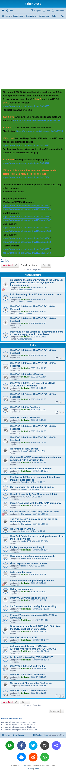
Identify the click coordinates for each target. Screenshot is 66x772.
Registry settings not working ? (27, 547)
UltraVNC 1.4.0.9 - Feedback (25, 407)
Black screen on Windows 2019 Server (31, 468)
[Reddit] (33, 757)
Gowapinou (26, 514)
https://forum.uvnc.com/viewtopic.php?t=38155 (39, 131)
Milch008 (25, 686)
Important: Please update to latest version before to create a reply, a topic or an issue (36, 333)
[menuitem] (9, 11)
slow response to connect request (28, 563)
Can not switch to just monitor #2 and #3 (32, 487)
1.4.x (5, 260)
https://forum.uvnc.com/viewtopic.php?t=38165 (26, 227)
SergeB (24, 482)
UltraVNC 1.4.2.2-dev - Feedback (27, 674)
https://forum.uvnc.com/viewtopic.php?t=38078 (26, 163)
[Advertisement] (33, 54)
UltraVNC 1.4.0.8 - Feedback (25, 417)
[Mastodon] (56, 745)
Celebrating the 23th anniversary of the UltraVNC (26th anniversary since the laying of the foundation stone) (36, 282)
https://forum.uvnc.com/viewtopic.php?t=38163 (26, 205)
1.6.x (20, 325)
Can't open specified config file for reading (33, 606)
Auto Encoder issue (21, 572)
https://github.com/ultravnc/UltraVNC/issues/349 (27, 242)
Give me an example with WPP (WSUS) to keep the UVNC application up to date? (35, 627)
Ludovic (25, 287)
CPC (23, 497)
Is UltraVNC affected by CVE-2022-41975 (31, 657)
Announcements (25, 290)
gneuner (24, 566)
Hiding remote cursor (21, 589)
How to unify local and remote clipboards (32, 556)
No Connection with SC (22, 528)
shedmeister (26, 558)
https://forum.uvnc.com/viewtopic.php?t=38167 (26, 249)
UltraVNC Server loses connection (28, 598)
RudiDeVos (26, 462)
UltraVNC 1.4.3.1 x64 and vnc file (27, 666)
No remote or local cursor (24, 448)
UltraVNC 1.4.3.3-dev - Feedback (27, 374)
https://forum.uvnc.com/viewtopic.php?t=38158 (36, 120)
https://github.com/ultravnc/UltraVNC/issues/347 (27, 220)
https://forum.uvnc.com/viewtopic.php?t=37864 (26, 177)
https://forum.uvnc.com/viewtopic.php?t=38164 (26, 216)
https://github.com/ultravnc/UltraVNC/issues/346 (27, 209)
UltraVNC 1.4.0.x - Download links (28, 690)
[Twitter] (33, 745)
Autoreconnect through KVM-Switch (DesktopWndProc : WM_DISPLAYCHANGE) (33, 647)
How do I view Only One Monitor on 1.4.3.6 (33, 494)
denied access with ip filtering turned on (32, 580)
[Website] (9, 745)
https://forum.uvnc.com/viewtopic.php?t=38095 (26, 106)
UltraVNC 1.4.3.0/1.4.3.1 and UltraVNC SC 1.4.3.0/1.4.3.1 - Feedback (32, 384)
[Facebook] (21, 745)
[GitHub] (44, 745)
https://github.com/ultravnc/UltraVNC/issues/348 (27, 231)
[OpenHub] (44, 757)
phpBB (24, 765)
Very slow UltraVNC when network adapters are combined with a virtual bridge (35, 458)
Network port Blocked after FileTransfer (31, 683)
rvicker (24, 489)
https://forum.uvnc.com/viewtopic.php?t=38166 (26, 238)
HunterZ (24, 451)
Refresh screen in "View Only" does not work (34, 511)
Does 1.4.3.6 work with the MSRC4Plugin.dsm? (35, 503)
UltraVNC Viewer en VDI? (23, 637)
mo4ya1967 (26, 541)
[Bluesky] (21, 757)
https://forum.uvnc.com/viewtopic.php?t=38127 (26, 145)
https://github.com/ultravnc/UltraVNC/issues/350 (27, 253)
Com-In (24, 531)
